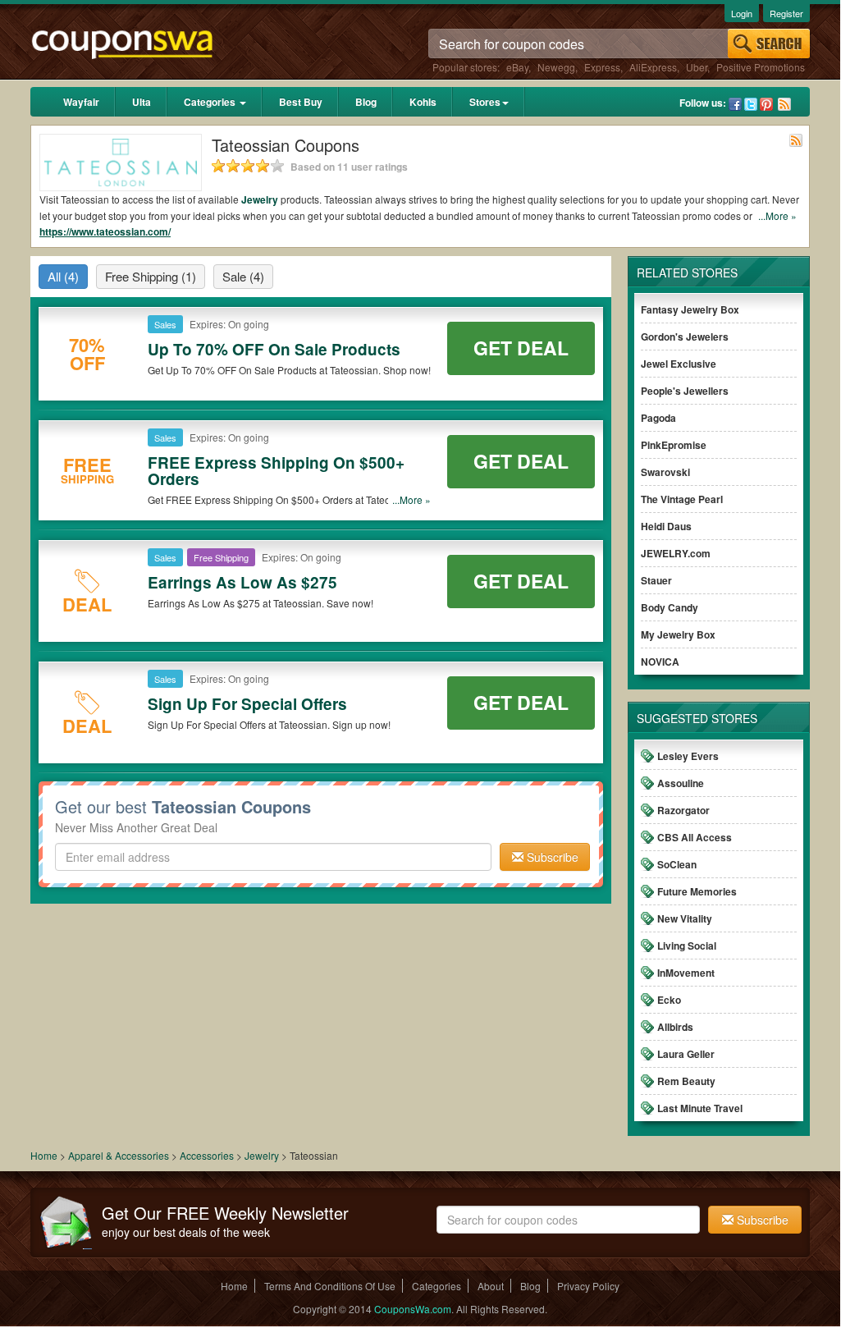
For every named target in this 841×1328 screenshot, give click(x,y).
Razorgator (683, 810)
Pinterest (766, 104)
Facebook (735, 104)
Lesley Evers (688, 756)
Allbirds (675, 1026)
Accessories (207, 1155)
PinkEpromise (673, 444)
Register (786, 13)
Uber (696, 67)
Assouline (680, 783)
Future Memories (697, 891)
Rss (784, 104)
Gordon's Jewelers (685, 336)
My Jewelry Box (678, 634)
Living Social (686, 945)
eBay (517, 67)
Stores (484, 101)
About (491, 1286)
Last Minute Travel (700, 1108)
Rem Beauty (686, 1081)
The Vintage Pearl (682, 499)
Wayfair (81, 101)
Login (741, 13)
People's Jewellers (685, 390)
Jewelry (259, 199)
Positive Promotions (760, 67)
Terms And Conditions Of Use (329, 1286)
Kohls (422, 101)
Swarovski (665, 472)
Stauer (656, 580)
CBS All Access (694, 837)
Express (602, 67)
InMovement (686, 972)
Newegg (556, 67)
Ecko (669, 999)
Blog (366, 101)
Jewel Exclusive (678, 363)
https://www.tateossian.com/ (105, 231)
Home (43, 1155)
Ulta (141, 101)
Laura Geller (686, 1053)
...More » (777, 215)
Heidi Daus (666, 526)
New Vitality (684, 918)
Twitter (750, 104)
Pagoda (658, 417)
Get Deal (521, 347)
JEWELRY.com (676, 553)
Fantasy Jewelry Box (690, 309)
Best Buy (300, 101)
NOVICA (660, 661)
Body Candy (669, 607)
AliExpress (653, 67)
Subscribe (550, 857)
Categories (211, 101)
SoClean (677, 864)
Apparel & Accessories (118, 1155)
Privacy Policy (588, 1286)
